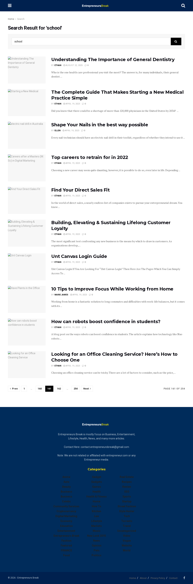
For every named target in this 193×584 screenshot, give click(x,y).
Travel (127, 525)
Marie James (61, 295)
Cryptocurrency (66, 511)
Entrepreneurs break (66, 535)
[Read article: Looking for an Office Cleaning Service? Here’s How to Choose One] (27, 364)
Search (21, 19)
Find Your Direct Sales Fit (80, 190)
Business (66, 491)
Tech (127, 516)
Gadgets (96, 481)
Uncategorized (126, 530)
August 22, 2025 (74, 65)
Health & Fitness (96, 496)
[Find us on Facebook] (184, 578)
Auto (66, 481)
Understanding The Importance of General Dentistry (112, 59)
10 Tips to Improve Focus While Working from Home (112, 289)
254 (76, 388)
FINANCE (66, 550)
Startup (126, 501)
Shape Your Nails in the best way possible (99, 124)
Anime (66, 476)
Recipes (127, 481)
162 (59, 388)
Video (126, 535)
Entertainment (66, 530)
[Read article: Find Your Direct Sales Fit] (27, 200)
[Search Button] (183, 5)
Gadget (96, 476)
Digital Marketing (66, 516)
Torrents (126, 521)
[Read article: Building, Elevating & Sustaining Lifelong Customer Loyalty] (27, 233)
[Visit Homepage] (96, 5)
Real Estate (127, 476)
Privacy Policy (158, 578)
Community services (66, 506)
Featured (66, 545)
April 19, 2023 (72, 104)
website (127, 545)
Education (66, 525)
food (66, 555)
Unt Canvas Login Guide (79, 256)
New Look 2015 (96, 535)
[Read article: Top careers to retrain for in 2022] (27, 167)
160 (40, 388)
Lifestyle (96, 521)
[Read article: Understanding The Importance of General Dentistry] (27, 70)
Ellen (57, 130)
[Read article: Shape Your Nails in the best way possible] (27, 135)
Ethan (57, 65)
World (126, 550)
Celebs (66, 501)
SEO (126, 491)
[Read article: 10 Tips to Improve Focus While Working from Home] (27, 299)
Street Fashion (127, 506)
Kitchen (96, 511)
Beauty (66, 486)
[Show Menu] (9, 5)
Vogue (127, 540)
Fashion (66, 540)
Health (97, 491)
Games (96, 486)
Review (126, 486)
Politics (96, 555)
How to (96, 506)
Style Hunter (126, 511)
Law (96, 516)
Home (11, 19)
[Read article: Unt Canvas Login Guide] (27, 266)
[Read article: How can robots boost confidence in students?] (27, 332)
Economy (66, 521)
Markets (96, 525)
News (96, 540)
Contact (173, 578)
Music (96, 530)
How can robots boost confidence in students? (105, 321)
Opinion (96, 545)
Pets (97, 550)
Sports (127, 496)
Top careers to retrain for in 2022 (89, 157)
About (143, 578)
